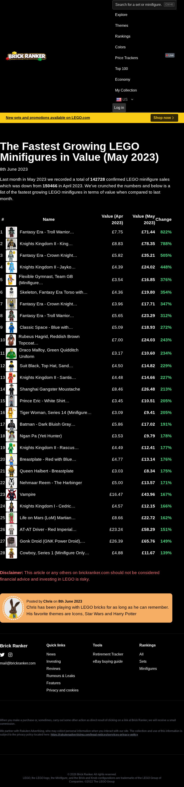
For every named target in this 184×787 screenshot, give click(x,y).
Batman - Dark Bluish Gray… (47, 424)
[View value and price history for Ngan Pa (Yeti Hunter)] (11, 436)
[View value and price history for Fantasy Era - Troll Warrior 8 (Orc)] (11, 315)
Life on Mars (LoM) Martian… (48, 517)
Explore (121, 15)
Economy (122, 79)
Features (53, 683)
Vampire (28, 494)
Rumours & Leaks (60, 676)
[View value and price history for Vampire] (11, 494)
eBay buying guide (108, 661)
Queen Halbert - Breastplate (47, 471)
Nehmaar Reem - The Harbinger (51, 482)
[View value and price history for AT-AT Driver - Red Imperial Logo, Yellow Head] (11, 529)
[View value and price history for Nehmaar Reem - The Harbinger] (11, 482)
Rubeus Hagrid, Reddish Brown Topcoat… (49, 339)
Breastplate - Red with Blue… (48, 459)
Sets (143, 661)
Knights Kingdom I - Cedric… (47, 506)
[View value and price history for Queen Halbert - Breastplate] (11, 471)
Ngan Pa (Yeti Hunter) (41, 436)
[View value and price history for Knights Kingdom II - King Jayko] (11, 244)
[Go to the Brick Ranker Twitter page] (2, 655)
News (51, 654)
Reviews (53, 669)
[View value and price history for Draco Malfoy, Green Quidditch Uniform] (11, 353)
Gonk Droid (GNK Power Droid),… (52, 541)
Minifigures (148, 669)
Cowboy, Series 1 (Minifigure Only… (54, 552)
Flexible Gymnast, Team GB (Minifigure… (46, 279)
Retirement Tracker (108, 654)
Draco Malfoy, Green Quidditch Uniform (49, 353)
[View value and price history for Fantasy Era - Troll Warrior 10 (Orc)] (11, 232)
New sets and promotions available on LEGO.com (48, 118)
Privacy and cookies (62, 690)
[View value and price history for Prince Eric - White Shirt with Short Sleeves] (11, 401)
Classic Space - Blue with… (46, 327)
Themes (121, 25)
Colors (120, 47)
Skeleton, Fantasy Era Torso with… (54, 292)
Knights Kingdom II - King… (46, 243)
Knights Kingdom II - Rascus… (49, 447)
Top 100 (121, 69)
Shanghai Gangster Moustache (50, 389)
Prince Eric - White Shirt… (44, 400)
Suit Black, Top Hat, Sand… (46, 365)
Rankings (122, 36)
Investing (53, 661)
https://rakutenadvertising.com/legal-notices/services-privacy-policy (94, 734)
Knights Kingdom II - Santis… (48, 377)
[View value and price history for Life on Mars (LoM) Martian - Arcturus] (11, 517)
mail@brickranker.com (17, 663)
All (141, 654)
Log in (119, 108)
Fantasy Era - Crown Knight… (48, 255)
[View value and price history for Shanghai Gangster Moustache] (11, 389)
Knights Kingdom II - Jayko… (48, 267)
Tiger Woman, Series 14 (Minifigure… (56, 412)
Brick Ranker (14, 645)
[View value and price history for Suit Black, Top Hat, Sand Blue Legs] (11, 365)
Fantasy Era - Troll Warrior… (47, 232)
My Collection (126, 90)
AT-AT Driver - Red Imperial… (48, 529)
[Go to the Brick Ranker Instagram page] (10, 655)
